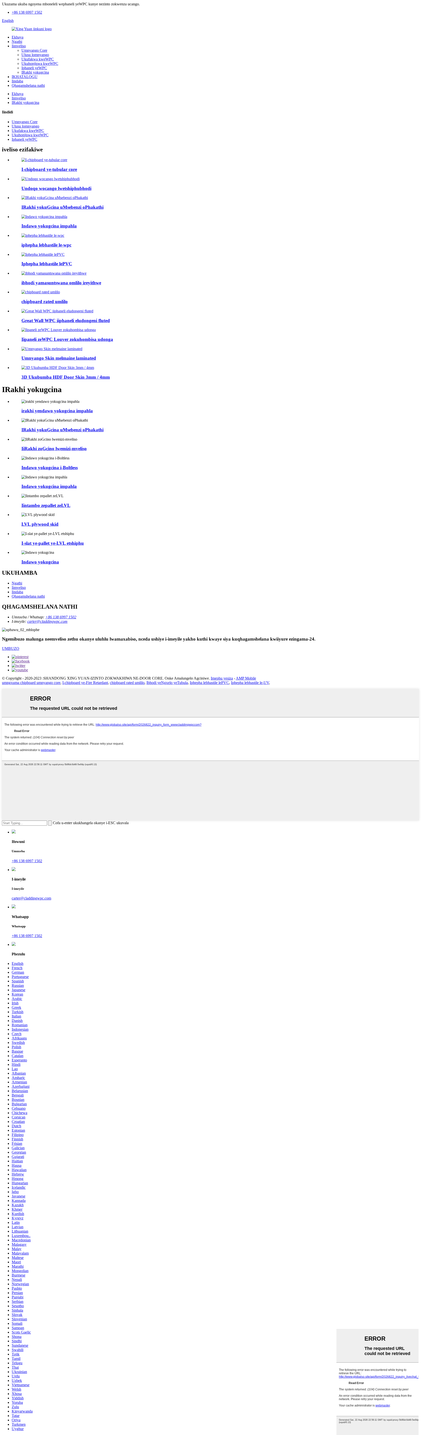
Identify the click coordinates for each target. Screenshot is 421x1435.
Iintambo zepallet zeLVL (45, 505)
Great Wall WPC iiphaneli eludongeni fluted (65, 320)
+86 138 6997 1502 (27, 12)
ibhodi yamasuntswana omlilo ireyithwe (61, 282)
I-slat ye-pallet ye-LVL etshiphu (52, 543)
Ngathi (17, 42)
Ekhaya (17, 37)
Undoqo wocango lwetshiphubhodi (56, 188)
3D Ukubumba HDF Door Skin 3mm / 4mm (65, 377)
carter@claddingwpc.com (47, 621)
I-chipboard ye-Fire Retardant (85, 683)
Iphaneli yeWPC (34, 68)
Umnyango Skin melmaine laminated (58, 358)
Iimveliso (19, 46)
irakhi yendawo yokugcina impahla (57, 410)
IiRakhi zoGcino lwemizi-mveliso (54, 448)
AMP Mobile (246, 678)
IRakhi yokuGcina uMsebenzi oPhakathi (62, 207)
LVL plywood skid (39, 524)
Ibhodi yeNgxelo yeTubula (167, 683)
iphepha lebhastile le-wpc (46, 244)
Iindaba (17, 81)
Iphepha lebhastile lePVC (46, 263)
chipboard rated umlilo (44, 301)
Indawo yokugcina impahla (49, 225)
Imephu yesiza (222, 678)
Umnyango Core (34, 50)
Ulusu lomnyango (35, 55)
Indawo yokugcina (40, 561)
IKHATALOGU (25, 77)
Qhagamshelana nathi (28, 85)
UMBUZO (10, 648)
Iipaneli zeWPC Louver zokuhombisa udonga (67, 339)
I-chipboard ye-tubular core (49, 169)
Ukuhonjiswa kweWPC (39, 63)
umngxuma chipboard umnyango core (31, 683)
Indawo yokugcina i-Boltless (49, 467)
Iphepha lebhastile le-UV (250, 683)
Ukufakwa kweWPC (37, 59)
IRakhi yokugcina (35, 72)
